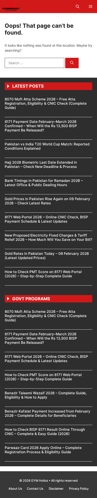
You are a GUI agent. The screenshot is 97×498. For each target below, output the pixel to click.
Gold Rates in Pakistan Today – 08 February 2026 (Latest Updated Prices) (47, 255)
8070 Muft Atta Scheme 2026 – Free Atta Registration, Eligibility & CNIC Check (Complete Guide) (46, 103)
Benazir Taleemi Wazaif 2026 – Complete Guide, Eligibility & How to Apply (46, 395)
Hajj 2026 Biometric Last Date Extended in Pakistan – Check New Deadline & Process (41, 164)
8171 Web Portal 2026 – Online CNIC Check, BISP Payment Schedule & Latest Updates (46, 219)
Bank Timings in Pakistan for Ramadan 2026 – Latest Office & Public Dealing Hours (44, 182)
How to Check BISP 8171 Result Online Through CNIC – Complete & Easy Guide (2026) (45, 431)
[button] (77, 6)
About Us (15, 488)
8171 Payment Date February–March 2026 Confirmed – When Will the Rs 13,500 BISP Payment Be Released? (41, 125)
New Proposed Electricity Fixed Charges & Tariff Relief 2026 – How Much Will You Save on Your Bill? (48, 237)
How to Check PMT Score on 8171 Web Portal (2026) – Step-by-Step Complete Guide (43, 273)
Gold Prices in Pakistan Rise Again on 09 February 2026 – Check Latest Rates (47, 201)
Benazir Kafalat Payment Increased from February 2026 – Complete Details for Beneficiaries (47, 413)
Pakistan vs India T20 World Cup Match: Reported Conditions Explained (47, 146)
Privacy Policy (79, 488)
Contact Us (35, 488)
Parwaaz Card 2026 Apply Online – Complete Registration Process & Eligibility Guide (43, 449)
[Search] (72, 63)
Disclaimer (56, 488)
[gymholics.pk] (10, 6)
